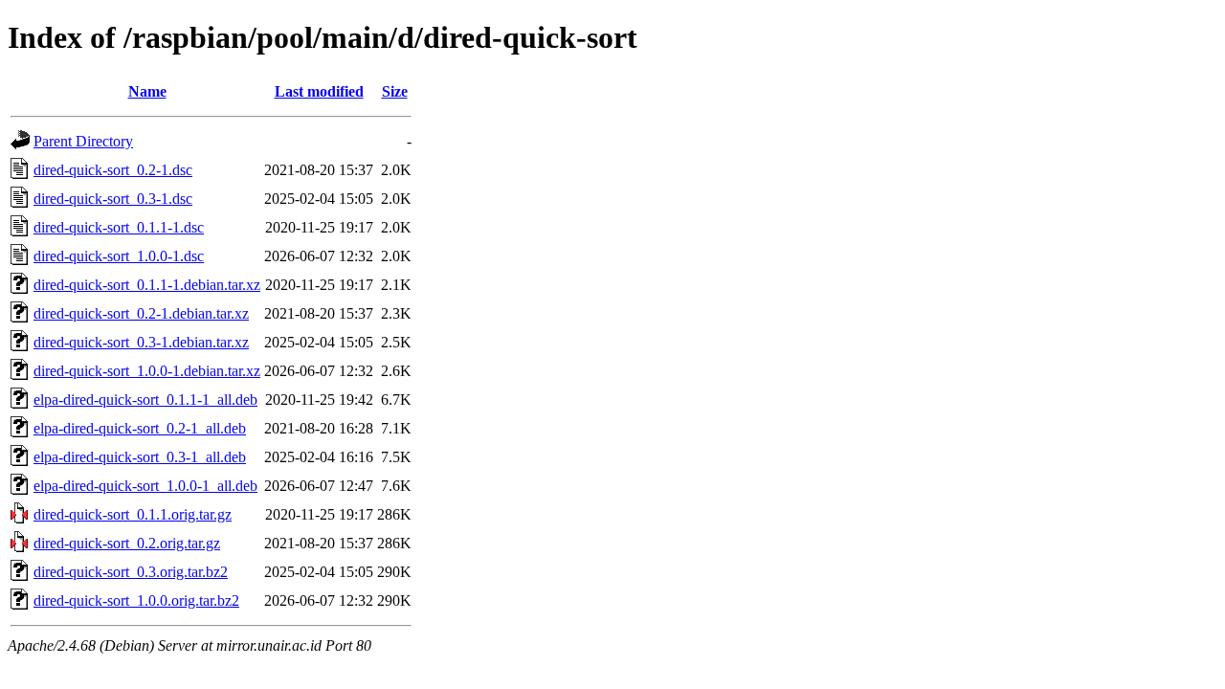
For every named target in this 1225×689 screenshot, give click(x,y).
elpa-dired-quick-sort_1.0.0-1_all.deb (145, 486)
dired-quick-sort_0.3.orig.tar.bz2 (130, 572)
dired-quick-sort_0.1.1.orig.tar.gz (132, 514)
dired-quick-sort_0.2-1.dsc (112, 170)
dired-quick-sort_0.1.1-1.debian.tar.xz (146, 285)
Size (395, 91)
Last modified (319, 91)
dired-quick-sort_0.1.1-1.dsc (118, 227)
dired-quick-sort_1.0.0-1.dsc (118, 256)
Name (147, 91)
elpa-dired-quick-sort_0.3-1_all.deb (139, 457)
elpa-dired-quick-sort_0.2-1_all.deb (139, 428)
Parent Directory (83, 141)
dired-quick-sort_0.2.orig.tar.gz (126, 543)
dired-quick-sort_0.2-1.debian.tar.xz (141, 313)
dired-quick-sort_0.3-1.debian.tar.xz (141, 342)
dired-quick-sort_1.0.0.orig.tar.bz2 (136, 600)
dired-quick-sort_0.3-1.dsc (112, 198)
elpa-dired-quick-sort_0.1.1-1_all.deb (145, 399)
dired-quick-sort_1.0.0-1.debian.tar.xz (146, 371)
